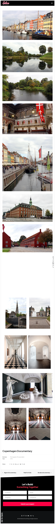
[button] (52, 3)
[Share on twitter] (12, 464)
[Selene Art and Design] (5, 3)
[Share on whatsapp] (19, 464)
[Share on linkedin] (17, 464)
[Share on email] (24, 464)
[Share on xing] (22, 464)
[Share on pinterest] (15, 464)
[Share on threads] (13, 464)
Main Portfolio (27, 472)
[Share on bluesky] (20, 464)
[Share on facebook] (10, 464)
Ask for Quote (1, 517)
